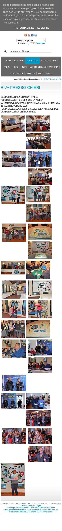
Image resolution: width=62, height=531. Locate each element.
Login (38, 506)
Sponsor (30, 73)
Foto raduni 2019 (35, 79)
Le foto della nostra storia (44, 67)
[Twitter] (35, 36)
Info (16, 67)
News (24, 67)
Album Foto (32, 61)
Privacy (31, 506)
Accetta (43, 27)
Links (48, 73)
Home (8, 61)
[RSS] (25, 36)
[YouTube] (29, 36)
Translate (40, 43)
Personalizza (24, 27)
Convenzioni (16, 73)
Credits (24, 506)
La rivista (18, 61)
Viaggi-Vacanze (48, 61)
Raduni (7, 67)
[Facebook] (32, 36)
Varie (40, 73)
